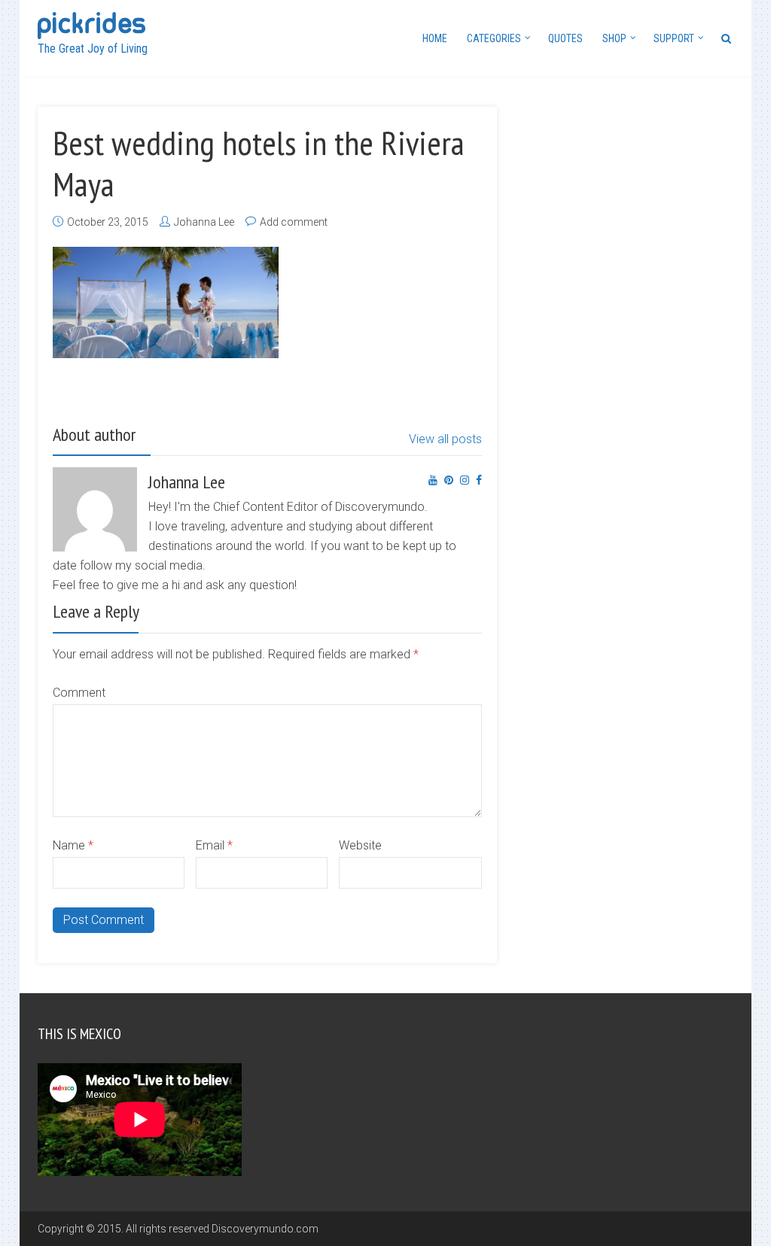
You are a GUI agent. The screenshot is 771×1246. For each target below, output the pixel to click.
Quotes (565, 38)
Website (360, 845)
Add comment (294, 222)
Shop (614, 38)
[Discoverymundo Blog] (91, 23)
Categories (494, 38)
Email (214, 845)
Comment (79, 692)
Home (434, 38)
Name (73, 845)
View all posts (445, 439)
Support (674, 38)
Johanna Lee (204, 222)
